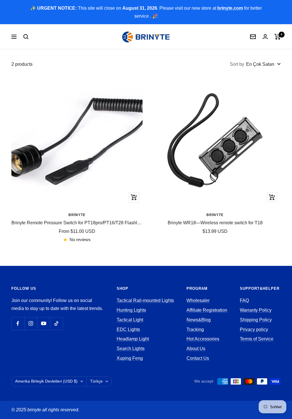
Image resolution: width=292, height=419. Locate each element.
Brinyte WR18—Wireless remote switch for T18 (215, 222)
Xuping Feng (130, 358)
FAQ (244, 300)
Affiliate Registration (206, 310)
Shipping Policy (256, 319)
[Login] (265, 36)
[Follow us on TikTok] (56, 323)
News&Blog (198, 319)
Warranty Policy (255, 310)
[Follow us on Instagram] (30, 323)
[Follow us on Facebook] (17, 323)
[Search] (26, 36)
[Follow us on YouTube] (43, 323)
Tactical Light (130, 319)
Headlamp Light (133, 338)
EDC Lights (128, 329)
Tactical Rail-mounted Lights (145, 300)
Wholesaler (198, 300)
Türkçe (96, 381)
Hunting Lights (131, 310)
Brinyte (77, 215)
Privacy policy (254, 329)
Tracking (195, 329)
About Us (195, 348)
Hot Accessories (202, 338)
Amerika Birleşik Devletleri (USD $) (46, 381)
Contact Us (197, 358)
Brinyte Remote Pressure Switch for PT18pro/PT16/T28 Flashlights (77, 222)
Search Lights (131, 348)
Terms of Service (256, 338)
